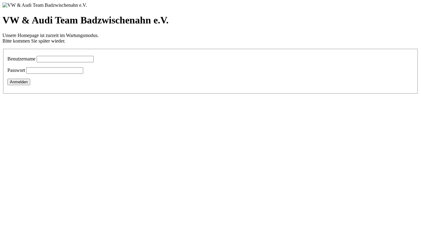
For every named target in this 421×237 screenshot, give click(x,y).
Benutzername (21, 58)
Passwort (16, 70)
